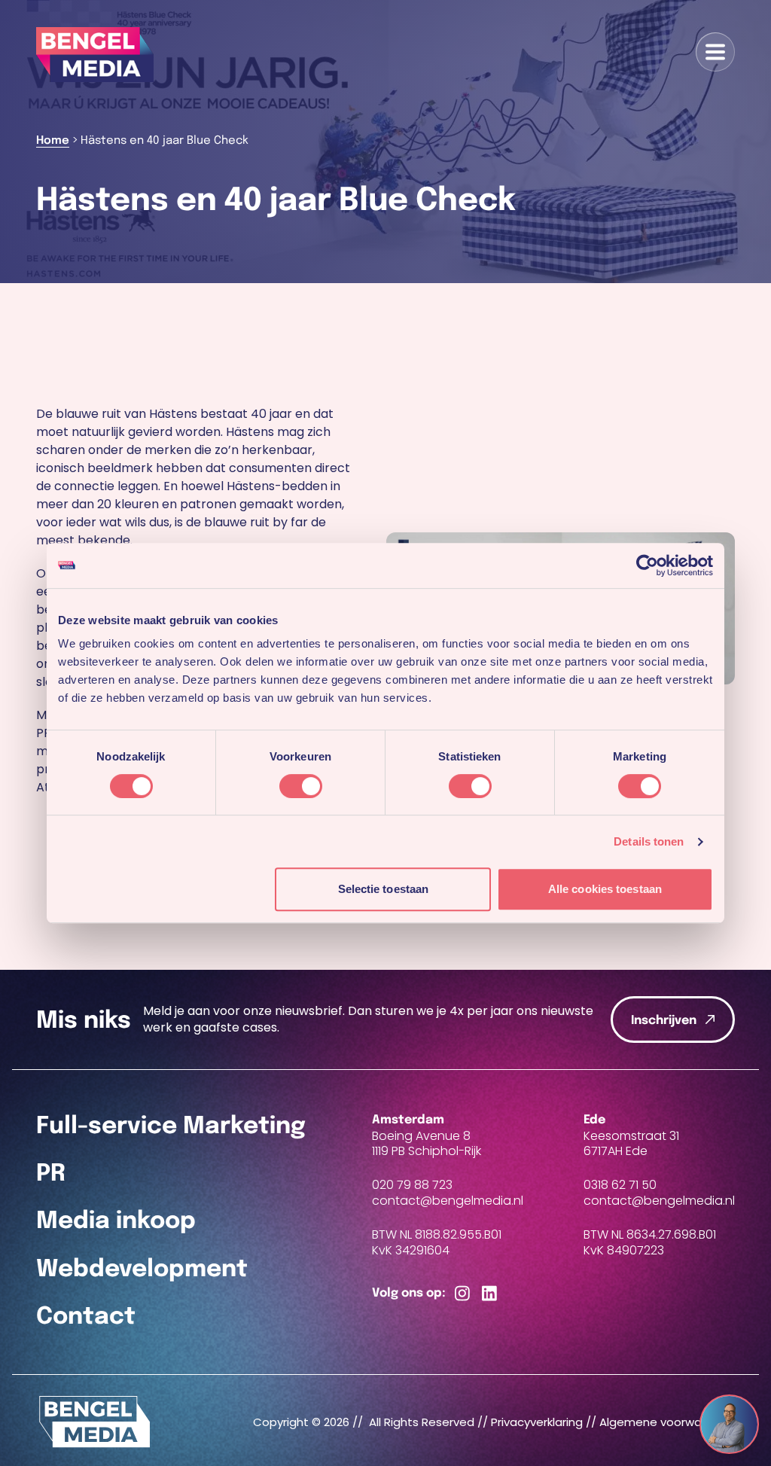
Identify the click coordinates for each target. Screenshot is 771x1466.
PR (51, 1174)
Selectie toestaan (383, 888)
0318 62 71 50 (620, 1184)
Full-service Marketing (171, 1126)
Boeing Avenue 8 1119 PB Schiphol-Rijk (426, 1143)
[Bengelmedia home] (95, 1422)
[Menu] (715, 52)
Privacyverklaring (537, 1422)
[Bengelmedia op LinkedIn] (489, 1294)
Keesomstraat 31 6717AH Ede (631, 1143)
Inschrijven (663, 1020)
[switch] (300, 786)
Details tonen (649, 841)
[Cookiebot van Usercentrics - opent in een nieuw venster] (647, 565)
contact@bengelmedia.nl (447, 1201)
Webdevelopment (142, 1269)
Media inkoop (116, 1221)
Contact (86, 1317)
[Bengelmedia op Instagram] (462, 1294)
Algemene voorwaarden (667, 1422)
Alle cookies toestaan (605, 888)
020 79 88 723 (412, 1184)
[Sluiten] (744, 1411)
